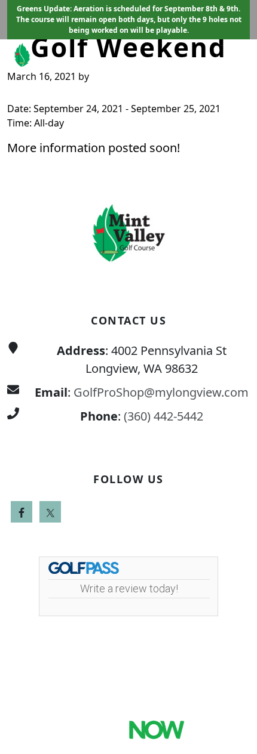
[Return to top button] (233, 146)
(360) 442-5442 (163, 416)
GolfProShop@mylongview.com (161, 392)
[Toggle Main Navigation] (233, 57)
